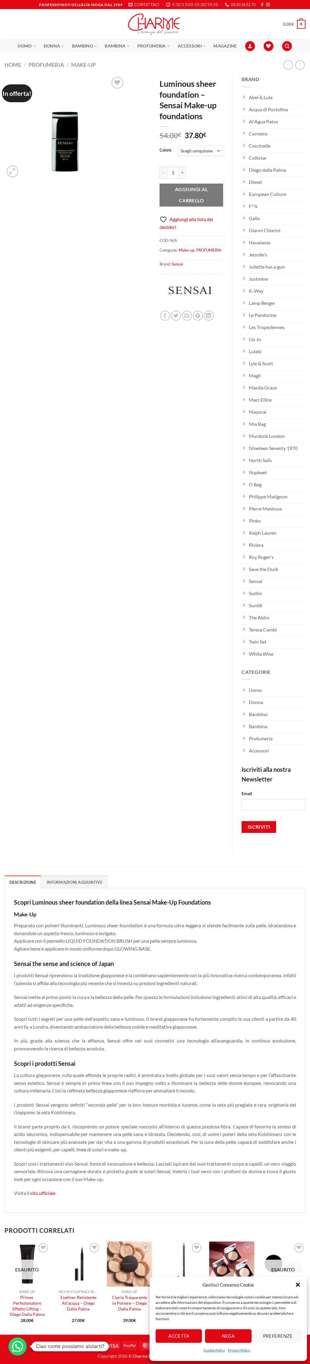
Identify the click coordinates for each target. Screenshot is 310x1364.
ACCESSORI (190, 45)
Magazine (225, 45)
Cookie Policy (214, 1350)
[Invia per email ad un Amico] (187, 316)
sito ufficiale (42, 1193)
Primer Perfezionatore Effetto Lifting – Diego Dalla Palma (27, 1306)
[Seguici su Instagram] (268, 5)
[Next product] (288, 65)
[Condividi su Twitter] (176, 316)
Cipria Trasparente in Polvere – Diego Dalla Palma (129, 1303)
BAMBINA (115, 45)
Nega (228, 1336)
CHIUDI (90, 1320)
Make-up (83, 64)
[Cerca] (287, 46)
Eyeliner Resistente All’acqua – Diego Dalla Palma (78, 1303)
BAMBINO (82, 45)
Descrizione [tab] (22, 882)
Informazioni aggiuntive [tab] (74, 882)
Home (13, 64)
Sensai (177, 264)
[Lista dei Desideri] (268, 46)
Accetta (178, 1336)
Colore (165, 150)
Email (247, 793)
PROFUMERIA (151, 45)
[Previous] (4, 1287)
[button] (298, 1285)
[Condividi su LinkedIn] (209, 316)
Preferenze (278, 1336)
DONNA (52, 45)
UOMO (24, 45)
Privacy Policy (239, 1350)
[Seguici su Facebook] (262, 5)
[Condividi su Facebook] (165, 316)
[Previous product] (300, 65)
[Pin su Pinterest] (198, 316)
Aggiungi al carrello (191, 195)
